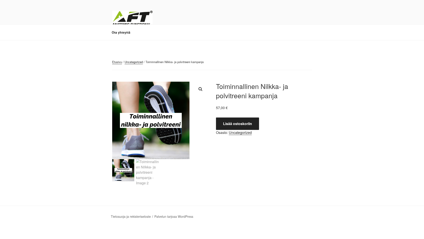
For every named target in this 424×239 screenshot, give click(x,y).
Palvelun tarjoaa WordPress (173, 216)
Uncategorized (134, 62)
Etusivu (117, 62)
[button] (200, 89)
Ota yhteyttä (121, 32)
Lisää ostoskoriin (237, 123)
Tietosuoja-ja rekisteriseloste (131, 216)
